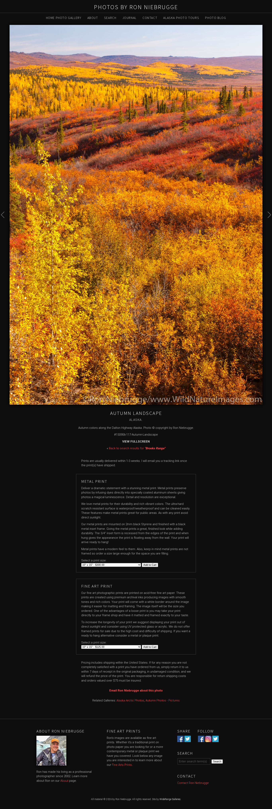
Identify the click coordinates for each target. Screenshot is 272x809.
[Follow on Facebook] (201, 739)
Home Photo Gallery (63, 18)
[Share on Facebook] (180, 739)
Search (110, 18)
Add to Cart (150, 564)
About (92, 18)
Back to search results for (137, 448)
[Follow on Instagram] (208, 739)
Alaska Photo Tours (181, 18)
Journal (129, 18)
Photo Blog (215, 18)
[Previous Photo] (5, 224)
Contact (150, 18)
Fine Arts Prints (122, 765)
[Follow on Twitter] (215, 739)
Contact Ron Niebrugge (193, 783)
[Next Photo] (267, 224)
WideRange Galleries (170, 799)
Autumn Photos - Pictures (163, 700)
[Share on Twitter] (187, 739)
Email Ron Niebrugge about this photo (136, 690)
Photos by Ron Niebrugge (136, 7)
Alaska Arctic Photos (130, 700)
